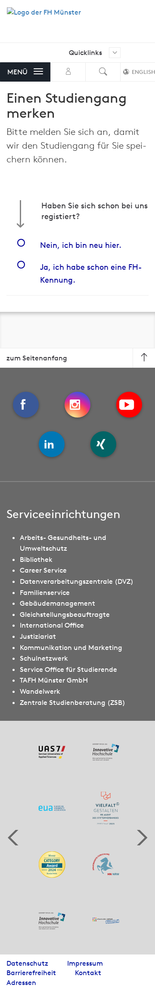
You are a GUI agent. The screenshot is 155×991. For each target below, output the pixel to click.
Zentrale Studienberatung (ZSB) (72, 702)
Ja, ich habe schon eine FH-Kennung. (91, 273)
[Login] (68, 72)
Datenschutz (27, 963)
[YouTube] (129, 405)
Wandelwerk (40, 691)
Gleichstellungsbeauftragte (65, 614)
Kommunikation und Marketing (71, 647)
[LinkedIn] (52, 444)
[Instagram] (77, 405)
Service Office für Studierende (68, 669)
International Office (52, 625)
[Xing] (103, 444)
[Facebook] (26, 405)
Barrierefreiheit (31, 972)
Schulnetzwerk (44, 658)
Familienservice (45, 592)
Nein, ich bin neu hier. (80, 245)
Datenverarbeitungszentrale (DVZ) (76, 581)
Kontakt (88, 972)
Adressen (21, 982)
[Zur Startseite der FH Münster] (44, 16)
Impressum (85, 963)
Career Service (43, 570)
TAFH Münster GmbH (54, 680)
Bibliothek (36, 559)
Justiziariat (38, 636)
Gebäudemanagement (57, 603)
